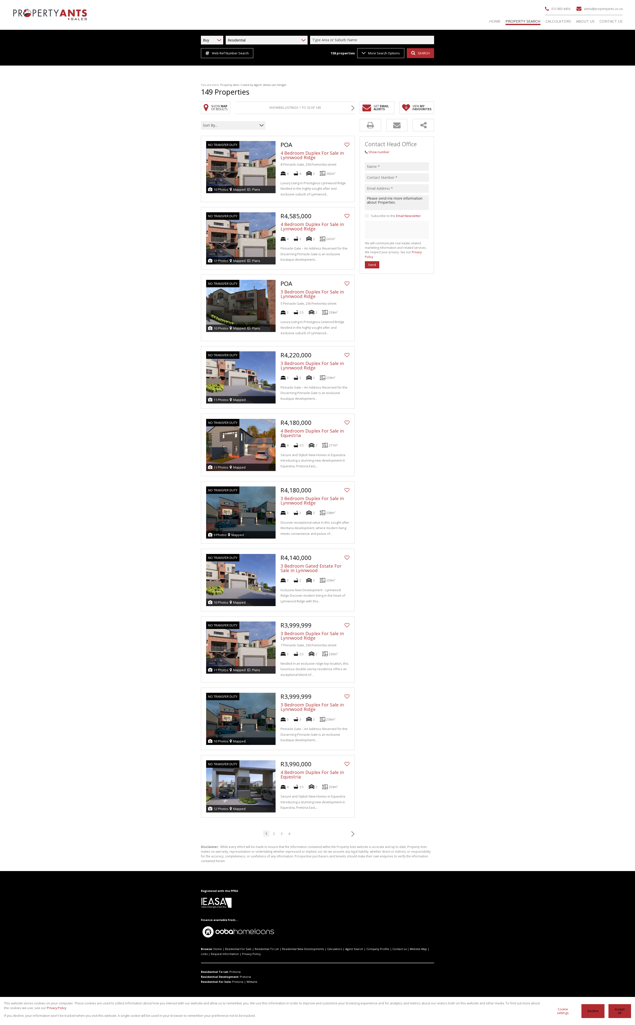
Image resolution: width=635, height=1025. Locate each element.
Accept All (620, 1011)
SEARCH (424, 53)
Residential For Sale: (216, 982)
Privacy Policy (251, 954)
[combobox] (373, 40)
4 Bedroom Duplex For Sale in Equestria (312, 433)
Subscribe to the (396, 216)
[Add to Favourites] (347, 144)
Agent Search (354, 949)
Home (217, 949)
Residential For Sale (238, 949)
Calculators (334, 949)
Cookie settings (563, 1011)
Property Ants (229, 85)
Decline (593, 1011)
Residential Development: (220, 977)
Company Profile (377, 949)
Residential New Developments (303, 949)
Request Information (225, 954)
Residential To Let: (215, 972)
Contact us (399, 949)
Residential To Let (267, 949)
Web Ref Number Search (230, 53)
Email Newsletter (408, 216)
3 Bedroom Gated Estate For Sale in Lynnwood (311, 568)
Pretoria (235, 972)
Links (204, 954)
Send (372, 264)
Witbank (252, 982)
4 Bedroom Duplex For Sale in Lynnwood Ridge (312, 155)
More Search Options (384, 53)
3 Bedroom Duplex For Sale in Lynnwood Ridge (312, 294)
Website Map (418, 949)
